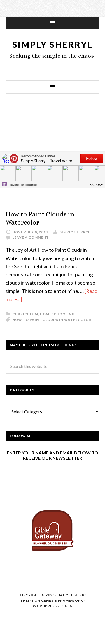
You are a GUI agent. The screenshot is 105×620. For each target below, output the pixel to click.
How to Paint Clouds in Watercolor (51, 319)
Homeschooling (57, 314)
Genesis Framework (62, 600)
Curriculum (25, 314)
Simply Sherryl (52, 44)
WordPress (45, 606)
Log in (66, 606)
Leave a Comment (30, 237)
